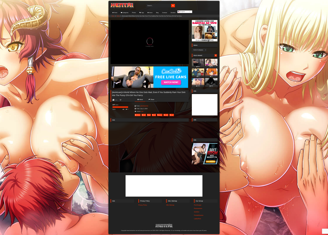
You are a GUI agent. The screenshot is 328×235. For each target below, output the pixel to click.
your (172, 115)
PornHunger (197, 205)
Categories (125, 12)
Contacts (164, 12)
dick (144, 115)
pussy (160, 115)
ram (142, 111)
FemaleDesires (198, 215)
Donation (173, 12)
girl (149, 115)
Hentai (118, 16)
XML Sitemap (170, 205)
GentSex (196, 212)
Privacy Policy (142, 205)
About (141, 99)
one (155, 115)
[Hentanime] (122, 6)
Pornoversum (198, 208)
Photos (134, 12)
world (166, 115)
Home (115, 12)
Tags (142, 12)
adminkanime (144, 106)
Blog (157, 12)
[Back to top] (323, 230)
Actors (150, 12)
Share (152, 99)
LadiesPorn (197, 218)
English (182, 11)
